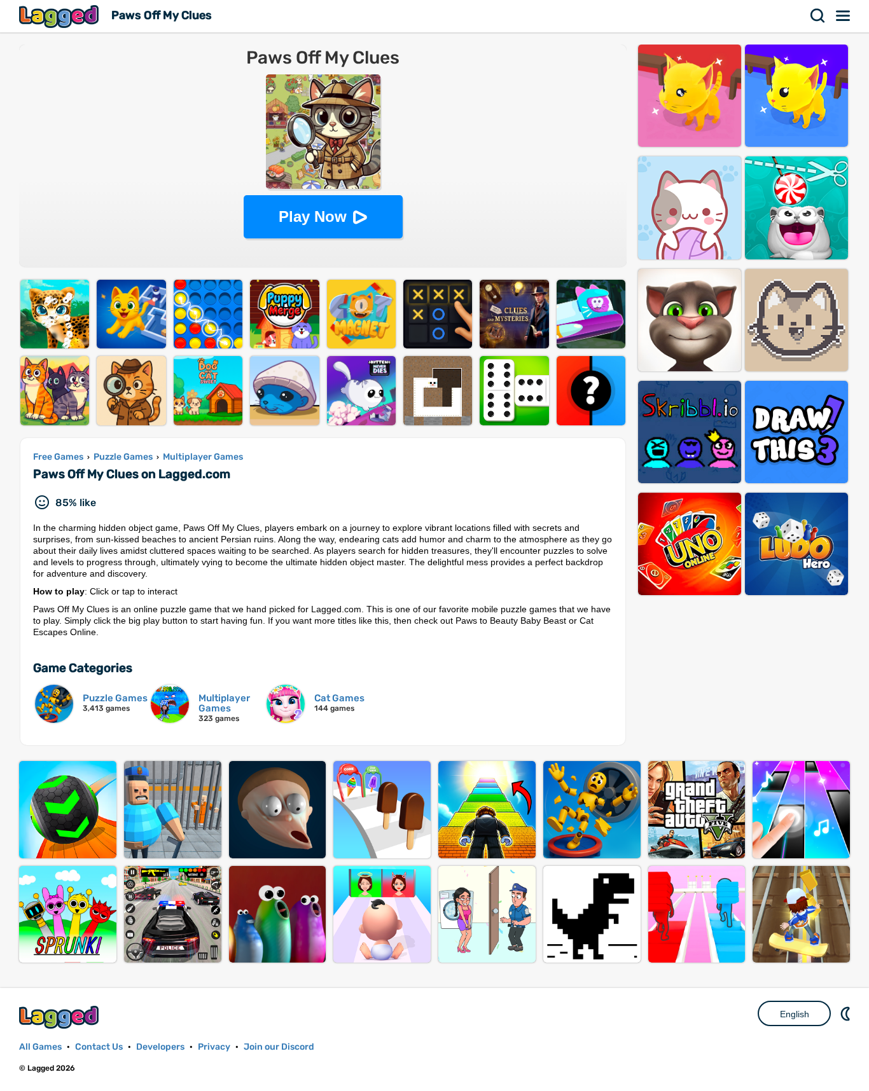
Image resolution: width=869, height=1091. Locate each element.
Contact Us (99, 1046)
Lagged (60, 16)
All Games (40, 1046)
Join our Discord (279, 1046)
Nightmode (846, 1013)
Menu (843, 16)
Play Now (313, 216)
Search (818, 16)
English (794, 1014)
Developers (160, 1046)
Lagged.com (60, 1017)
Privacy (214, 1046)
